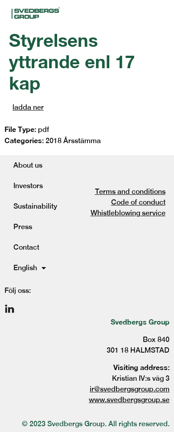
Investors (28, 185)
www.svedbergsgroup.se (129, 399)
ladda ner (28, 107)
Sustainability (35, 206)
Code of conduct (138, 202)
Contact (26, 247)
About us (27, 165)
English (25, 267)
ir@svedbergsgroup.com (130, 389)
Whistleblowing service (128, 213)
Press (22, 226)
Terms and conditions (130, 191)
